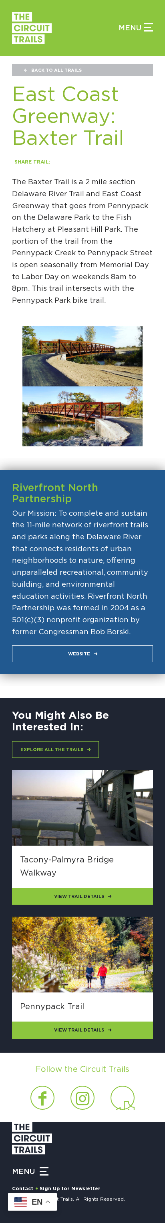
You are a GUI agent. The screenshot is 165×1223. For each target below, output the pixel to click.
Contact (22, 1188)
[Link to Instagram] (82, 1098)
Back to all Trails (56, 70)
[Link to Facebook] (42, 1098)
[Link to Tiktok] (123, 1098)
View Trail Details (79, 896)
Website (79, 654)
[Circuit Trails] (65, 28)
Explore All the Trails (51, 750)
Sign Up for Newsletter (70, 1188)
